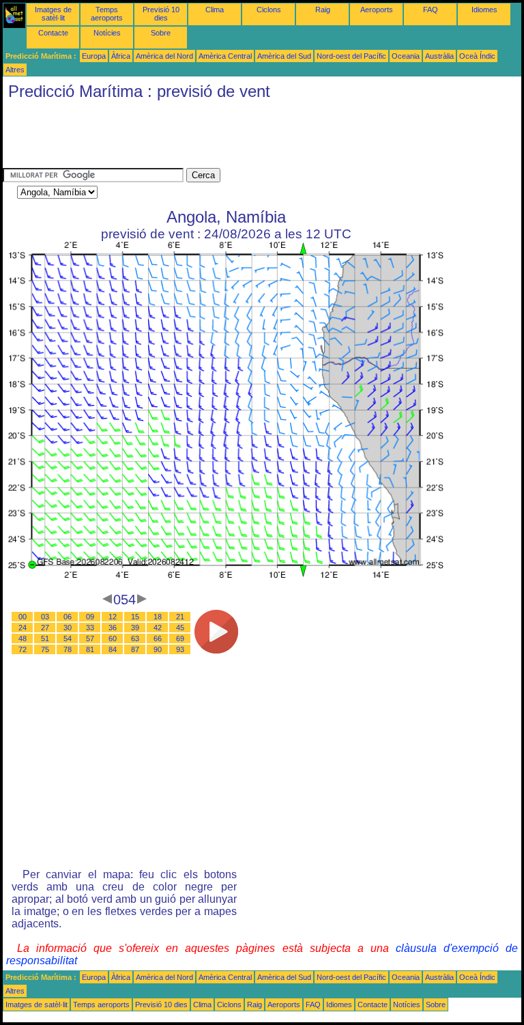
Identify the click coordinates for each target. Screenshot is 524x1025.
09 (90, 617)
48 (22, 638)
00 (22, 617)
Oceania (406, 56)
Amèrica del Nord (164, 56)
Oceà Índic (477, 56)
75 (45, 649)
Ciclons (269, 9)
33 (90, 627)
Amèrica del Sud (284, 56)
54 (67, 638)
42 (158, 627)
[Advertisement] (251, 137)
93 (180, 649)
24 (22, 627)
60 (112, 638)
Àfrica (120, 56)
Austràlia (439, 56)
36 (112, 627)
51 (45, 638)
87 (135, 649)
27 (45, 627)
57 (90, 638)
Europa (94, 56)
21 (180, 617)
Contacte (53, 33)
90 (158, 649)
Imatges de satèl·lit (53, 13)
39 (135, 627)
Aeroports (376, 9)
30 (67, 627)
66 (158, 638)
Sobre (161, 33)
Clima (214, 9)
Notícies (107, 33)
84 (112, 649)
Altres (15, 70)
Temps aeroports (107, 13)
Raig (322, 9)
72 (22, 649)
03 (45, 617)
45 (180, 627)
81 (90, 649)
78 (67, 649)
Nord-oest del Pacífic (351, 56)
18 (158, 617)
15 (135, 617)
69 (180, 638)
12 (112, 617)
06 (67, 617)
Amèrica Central (225, 56)
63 (135, 638)
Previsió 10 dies (161, 13)
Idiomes (484, 9)
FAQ (430, 9)
